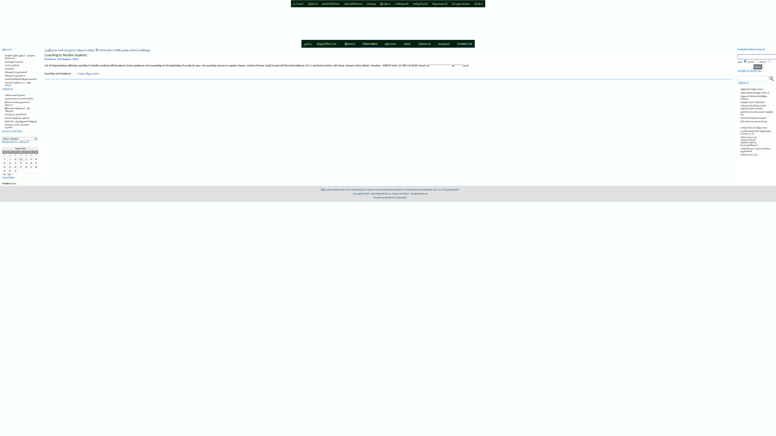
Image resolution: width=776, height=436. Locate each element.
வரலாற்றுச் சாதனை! (14, 62)
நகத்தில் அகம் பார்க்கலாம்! (752, 102)
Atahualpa (401, 198)
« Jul (4, 174)
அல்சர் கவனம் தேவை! (15, 95)
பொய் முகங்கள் (12, 65)
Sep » (9, 174)
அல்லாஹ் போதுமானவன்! (16, 72)
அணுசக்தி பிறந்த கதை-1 (752, 89)
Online (9, 184)
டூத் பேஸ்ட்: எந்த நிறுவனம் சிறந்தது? (21, 122)
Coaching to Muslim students (65, 55)
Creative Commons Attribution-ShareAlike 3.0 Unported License (394, 190)
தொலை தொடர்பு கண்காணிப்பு (19, 99)
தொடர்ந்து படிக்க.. (90, 73)
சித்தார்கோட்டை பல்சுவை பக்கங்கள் (392, 194)
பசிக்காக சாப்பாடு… (749, 155)
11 (21, 159)
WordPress (390, 198)
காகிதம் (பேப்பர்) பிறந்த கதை (753, 128)
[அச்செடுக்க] (96, 50)
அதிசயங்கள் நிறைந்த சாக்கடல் (754, 93)
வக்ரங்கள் (9, 69)
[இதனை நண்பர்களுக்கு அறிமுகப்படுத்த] (46, 50)
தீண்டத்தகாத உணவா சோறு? (753, 122)
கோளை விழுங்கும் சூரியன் (17, 118)
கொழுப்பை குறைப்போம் (16, 114)
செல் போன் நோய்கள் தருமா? (753, 118)
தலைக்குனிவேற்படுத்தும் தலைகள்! (21, 79)
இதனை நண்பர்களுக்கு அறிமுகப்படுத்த (71, 50)
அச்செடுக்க (106, 50)
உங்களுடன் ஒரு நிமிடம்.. (15, 76)
